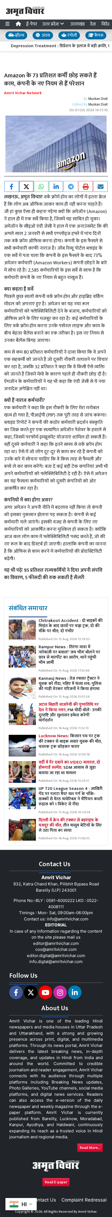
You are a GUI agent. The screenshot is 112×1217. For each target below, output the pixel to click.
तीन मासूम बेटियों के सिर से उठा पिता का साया (70, 825)
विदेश (106, 24)
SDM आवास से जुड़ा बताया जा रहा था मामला (69, 767)
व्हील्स (18, 35)
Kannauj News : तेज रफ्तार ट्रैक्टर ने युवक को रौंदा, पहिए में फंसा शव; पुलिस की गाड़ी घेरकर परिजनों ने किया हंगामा (70, 683)
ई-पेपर (31, 24)
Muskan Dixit (98, 99)
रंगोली (71, 35)
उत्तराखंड (77, 24)
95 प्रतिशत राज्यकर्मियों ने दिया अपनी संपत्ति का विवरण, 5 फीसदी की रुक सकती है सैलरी (53, 574)
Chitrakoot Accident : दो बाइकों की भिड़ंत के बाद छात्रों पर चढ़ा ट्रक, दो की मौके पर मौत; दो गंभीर (70, 626)
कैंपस (98, 35)
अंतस (45, 35)
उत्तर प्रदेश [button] (51, 24)
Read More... (90, 1148)
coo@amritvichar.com (56, 949)
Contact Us (44, 1200)
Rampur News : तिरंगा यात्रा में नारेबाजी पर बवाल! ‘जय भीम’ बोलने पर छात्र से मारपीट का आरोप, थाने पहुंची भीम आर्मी (69, 654)
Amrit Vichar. (87, 1212)
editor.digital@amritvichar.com (56, 955)
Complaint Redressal (84, 1200)
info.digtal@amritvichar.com (56, 961)
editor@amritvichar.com (56, 943)
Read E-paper (56, 1182)
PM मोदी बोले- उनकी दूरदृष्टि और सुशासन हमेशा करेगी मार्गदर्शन (70, 712)
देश (93, 24)
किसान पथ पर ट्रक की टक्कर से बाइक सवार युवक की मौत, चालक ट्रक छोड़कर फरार (70, 741)
